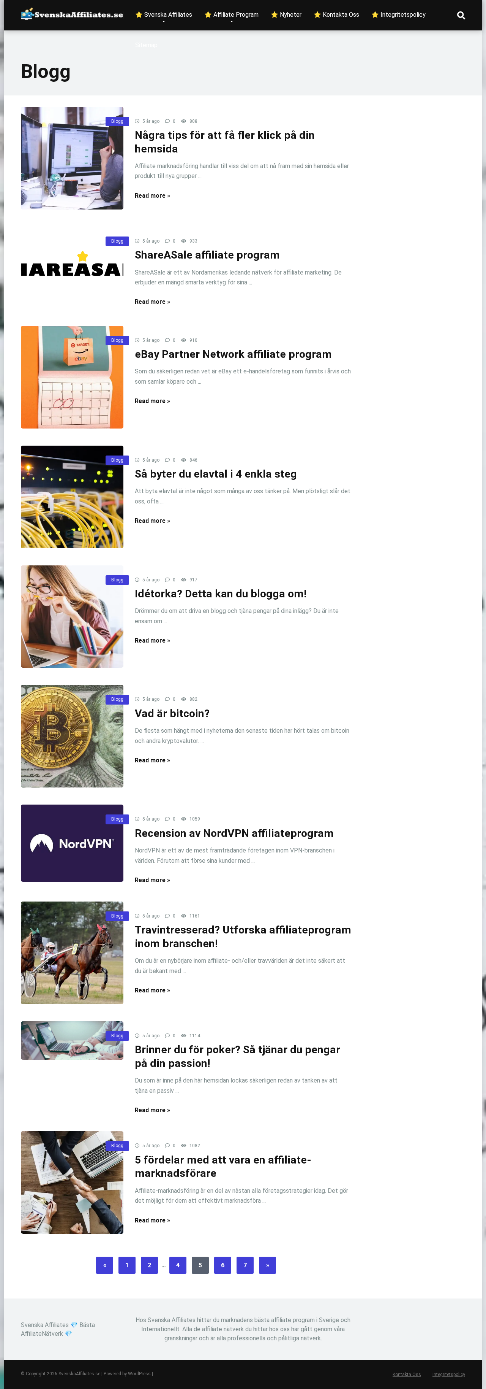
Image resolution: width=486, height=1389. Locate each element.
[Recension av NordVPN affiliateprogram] (72, 843)
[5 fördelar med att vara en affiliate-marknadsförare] (72, 1182)
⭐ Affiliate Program (231, 14)
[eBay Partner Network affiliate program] (72, 377)
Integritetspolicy (448, 1374)
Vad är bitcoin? (172, 713)
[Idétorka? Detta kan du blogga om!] (72, 616)
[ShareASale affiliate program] (72, 268)
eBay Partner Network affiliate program (233, 354)
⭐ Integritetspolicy (398, 14)
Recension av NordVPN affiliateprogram (234, 833)
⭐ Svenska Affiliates (163, 14)
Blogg (117, 121)
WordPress (139, 1373)
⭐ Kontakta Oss (336, 14)
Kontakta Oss (407, 1374)
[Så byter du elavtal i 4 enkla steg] (72, 497)
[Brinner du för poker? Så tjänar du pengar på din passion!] (72, 1040)
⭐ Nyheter (286, 14)
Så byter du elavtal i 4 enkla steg (216, 474)
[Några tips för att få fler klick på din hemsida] (72, 158)
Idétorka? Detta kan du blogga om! (221, 593)
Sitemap (146, 45)
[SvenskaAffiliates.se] (72, 11)
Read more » (152, 195)
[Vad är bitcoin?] (72, 736)
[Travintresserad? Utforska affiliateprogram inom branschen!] (72, 953)
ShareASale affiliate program (207, 255)
